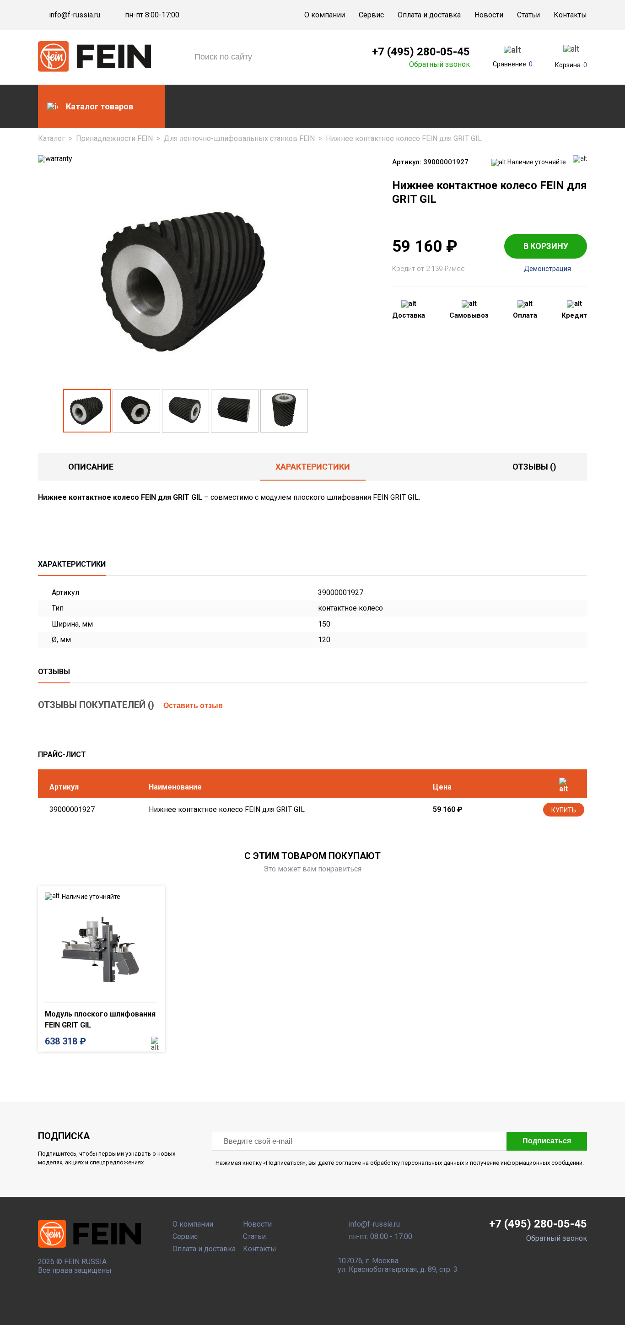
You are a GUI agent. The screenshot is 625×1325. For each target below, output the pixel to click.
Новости (488, 15)
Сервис (371, 15)
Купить (563, 810)
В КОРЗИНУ (545, 246)
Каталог (51, 138)
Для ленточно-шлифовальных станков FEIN (239, 138)
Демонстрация (547, 268)
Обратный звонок (439, 64)
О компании (324, 15)
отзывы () (534, 466)
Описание (90, 466)
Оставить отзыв (193, 705)
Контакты (570, 15)
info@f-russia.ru (74, 15)
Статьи (528, 15)
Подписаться (547, 1141)
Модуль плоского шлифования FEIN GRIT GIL (100, 1019)
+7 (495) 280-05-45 (421, 51)
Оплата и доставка (429, 15)
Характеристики (312, 466)
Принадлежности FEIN (114, 138)
